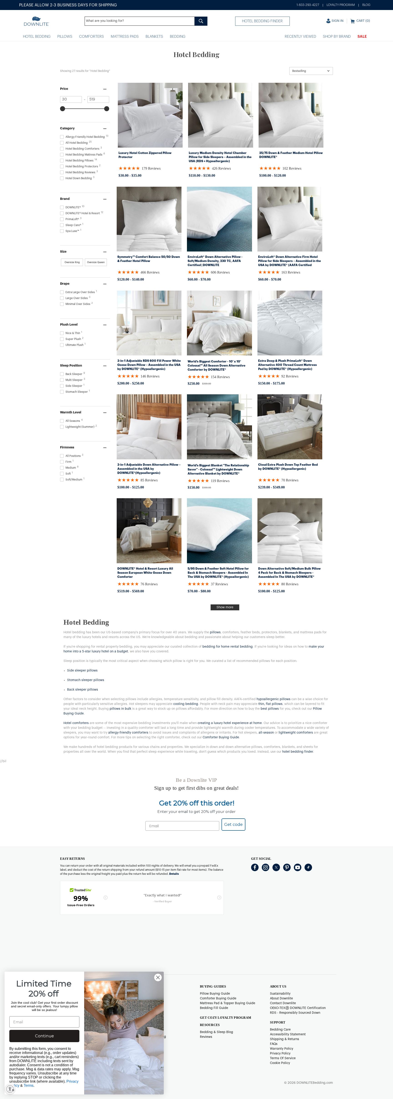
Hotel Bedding (36, 36)
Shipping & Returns (284, 1039)
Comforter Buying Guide (218, 998)
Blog (366, 5)
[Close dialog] (158, 977)
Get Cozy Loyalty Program (225, 1017)
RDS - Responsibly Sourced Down (295, 1012)
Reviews (206, 1037)
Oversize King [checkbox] (72, 262)
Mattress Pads (125, 36)
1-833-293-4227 (308, 5)
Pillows (64, 36)
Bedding (177, 36)
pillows (215, 632)
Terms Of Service (283, 1058)
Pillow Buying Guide (215, 993)
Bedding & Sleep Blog (216, 1032)
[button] (311, 71)
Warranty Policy (281, 1048)
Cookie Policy (280, 1063)
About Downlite (281, 998)
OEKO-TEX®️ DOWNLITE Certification (298, 1008)
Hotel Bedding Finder (262, 21)
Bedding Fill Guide (214, 1008)
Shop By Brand (337, 36)
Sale (362, 36)
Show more (225, 607)
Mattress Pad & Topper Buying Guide (227, 1003)
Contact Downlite (283, 1003)
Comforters (91, 36)
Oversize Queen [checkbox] (96, 262)
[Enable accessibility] (10, 1089)
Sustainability (280, 993)
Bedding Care (280, 1029)
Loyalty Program (341, 5)
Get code (233, 824)
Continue (44, 1036)
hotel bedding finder (297, 751)
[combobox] (146, 21)
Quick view (150, 143)
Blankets (154, 36)
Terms (28, 1085)
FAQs (273, 1044)
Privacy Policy (280, 1053)
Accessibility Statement (288, 1034)
